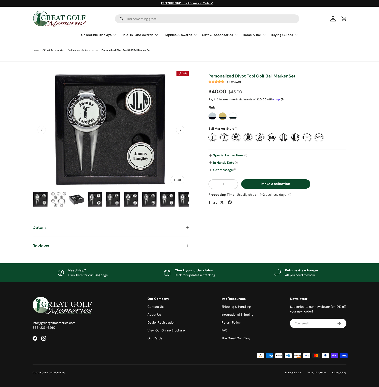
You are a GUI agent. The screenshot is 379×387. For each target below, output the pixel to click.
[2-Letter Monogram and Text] (249, 137)
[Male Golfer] (213, 137)
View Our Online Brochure (166, 330)
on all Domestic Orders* (187, 3)
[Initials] (273, 137)
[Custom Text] (308, 137)
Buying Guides (282, 35)
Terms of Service (316, 372)
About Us (154, 314)
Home (36, 50)
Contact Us (155, 307)
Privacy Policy (293, 372)
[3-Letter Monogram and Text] (261, 137)
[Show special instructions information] (246, 155)
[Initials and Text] (237, 137)
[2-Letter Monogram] (284, 137)
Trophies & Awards (177, 35)
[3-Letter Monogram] (296, 137)
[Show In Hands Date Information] (236, 162)
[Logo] (320, 137)
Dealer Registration (161, 322)
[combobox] (207, 18)
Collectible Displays (96, 35)
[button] (344, 18)
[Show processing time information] (290, 194)
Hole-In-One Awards (137, 35)
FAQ (224, 330)
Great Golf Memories (53, 372)
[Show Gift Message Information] (235, 170)
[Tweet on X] (222, 202)
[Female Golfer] (225, 137)
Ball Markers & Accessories (83, 50)
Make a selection (275, 183)
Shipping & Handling (236, 307)
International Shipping (237, 314)
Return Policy (231, 322)
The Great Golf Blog (235, 338)
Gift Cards (154, 338)
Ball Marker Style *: (222, 128)
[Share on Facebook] (230, 202)
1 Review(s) (234, 81)
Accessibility (339, 372)
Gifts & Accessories (217, 35)
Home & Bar (252, 35)
